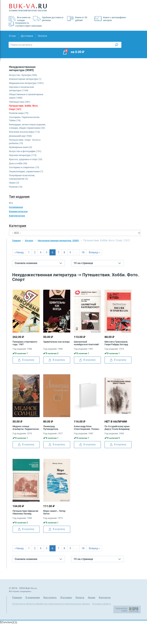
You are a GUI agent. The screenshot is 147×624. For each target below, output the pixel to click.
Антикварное (16, 207)
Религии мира (19, 113)
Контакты (105, 597)
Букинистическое (18, 211)
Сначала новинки (26, 263)
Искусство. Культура (23, 75)
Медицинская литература (26, 83)
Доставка (27, 35)
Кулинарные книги (20, 147)
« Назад (19, 252)
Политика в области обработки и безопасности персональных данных (51, 603)
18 (83, 252)
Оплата (42, 35)
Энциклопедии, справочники (26, 171)
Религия (15, 186)
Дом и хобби (18, 163)
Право (14, 182)
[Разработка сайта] (127, 609)
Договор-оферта (101, 603)
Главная (16, 240)
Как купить (50, 597)
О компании (32, 597)
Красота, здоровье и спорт (25, 159)
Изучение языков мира (24, 131)
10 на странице (83, 263)
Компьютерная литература (25, 79)
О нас (12, 35)
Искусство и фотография (25, 151)
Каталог (29, 240)
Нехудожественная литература (58, 240)
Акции (91, 597)
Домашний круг (20, 136)
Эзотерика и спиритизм (24, 167)
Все (11, 203)
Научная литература (23, 155)
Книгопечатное (17, 215)
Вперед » (94, 252)
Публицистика (19, 101)
